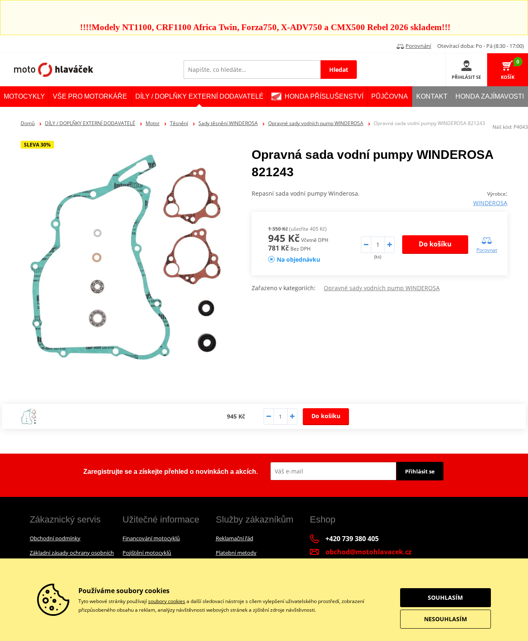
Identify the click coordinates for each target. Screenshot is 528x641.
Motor (153, 123)
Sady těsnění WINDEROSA (228, 123)
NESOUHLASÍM (445, 619)
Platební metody (236, 552)
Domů (28, 123)
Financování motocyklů (151, 538)
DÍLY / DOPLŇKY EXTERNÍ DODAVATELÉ (90, 123)
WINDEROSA (490, 203)
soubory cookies (166, 601)
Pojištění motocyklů (147, 552)
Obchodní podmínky (55, 538)
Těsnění (179, 123)
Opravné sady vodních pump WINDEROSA (315, 123)
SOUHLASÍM (445, 597)
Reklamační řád (234, 538)
